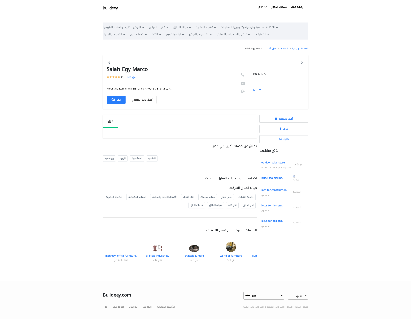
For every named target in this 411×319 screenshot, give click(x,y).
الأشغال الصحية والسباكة (164, 197)
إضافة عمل (297, 6)
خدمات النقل (197, 205)
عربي (261, 7)
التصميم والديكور (198, 34)
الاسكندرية (137, 158)
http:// (257, 90)
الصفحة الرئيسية (300, 48)
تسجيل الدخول (279, 6)
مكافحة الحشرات (114, 197)
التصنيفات (260, 34)
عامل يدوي (226, 197)
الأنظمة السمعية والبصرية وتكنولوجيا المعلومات (248, 27)
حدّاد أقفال (188, 197)
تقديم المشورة (204, 27)
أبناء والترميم (173, 34)
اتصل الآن (116, 99)
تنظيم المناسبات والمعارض (232, 34)
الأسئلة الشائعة (166, 306)
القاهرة (152, 158)
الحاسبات (133, 306)
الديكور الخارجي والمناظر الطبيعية (122, 27)
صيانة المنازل (180, 27)
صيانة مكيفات (208, 197)
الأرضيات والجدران (112, 34)
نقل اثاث (271, 48)
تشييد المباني (157, 27)
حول (105, 306)
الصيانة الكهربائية (137, 197)
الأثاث (155, 34)
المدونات (148, 306)
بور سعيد (109, 158)
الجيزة (123, 158)
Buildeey (110, 8)
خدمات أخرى (137, 34)
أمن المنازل (248, 205)
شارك (285, 129)
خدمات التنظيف (246, 197)
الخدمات (284, 48)
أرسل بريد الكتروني (142, 99)
